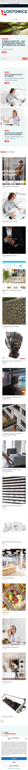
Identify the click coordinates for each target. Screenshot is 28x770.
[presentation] (2, 59)
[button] (26, 738)
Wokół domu (5, 39)
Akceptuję (14, 758)
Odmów (14, 762)
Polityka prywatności (17, 768)
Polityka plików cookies (11, 768)
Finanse (6, 72)
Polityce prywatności (7, 754)
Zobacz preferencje (14, 765)
